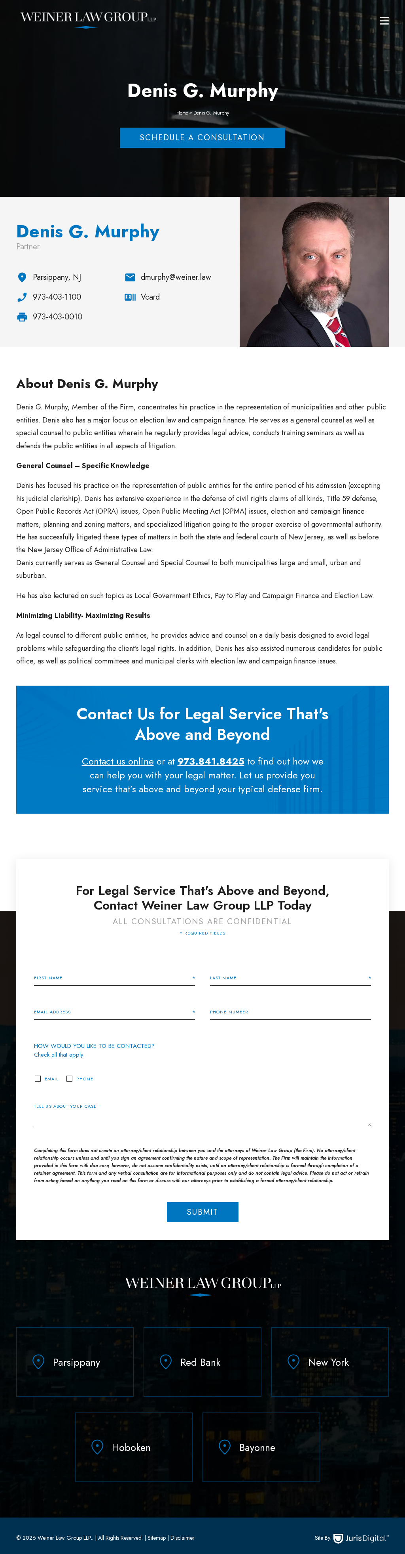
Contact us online (118, 761)
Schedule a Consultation (202, 137)
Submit (202, 1212)
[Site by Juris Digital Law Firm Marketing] (361, 1539)
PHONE (84, 1079)
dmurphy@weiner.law (176, 277)
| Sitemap (154, 1538)
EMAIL (52, 1079)
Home (182, 113)
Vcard (150, 297)
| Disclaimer (180, 1538)
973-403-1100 (57, 297)
